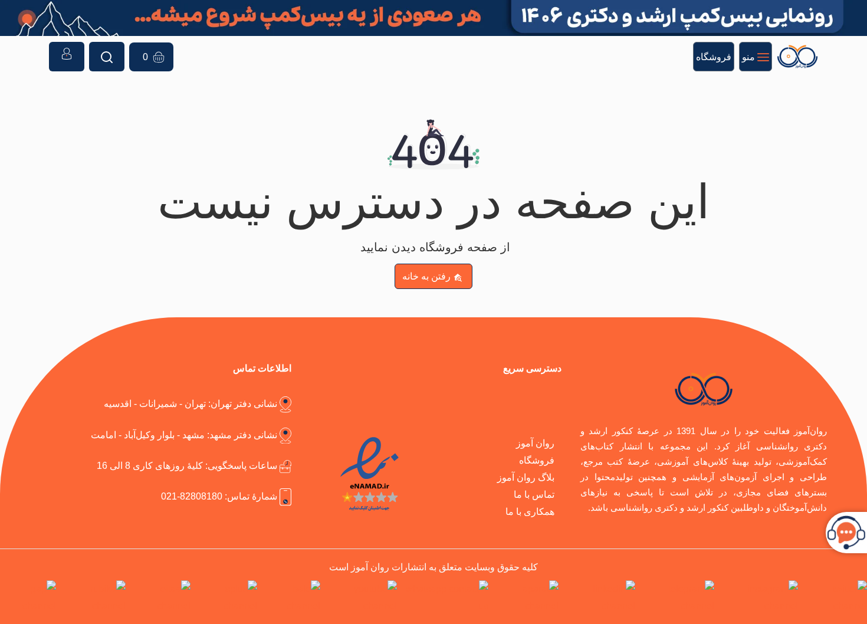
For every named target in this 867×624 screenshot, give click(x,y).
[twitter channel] (835, 597)
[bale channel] (291, 597)
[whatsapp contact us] (445, 597)
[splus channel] (226, 597)
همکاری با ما (529, 511)
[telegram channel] (677, 597)
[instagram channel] (758, 597)
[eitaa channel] (160, 597)
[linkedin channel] (599, 597)
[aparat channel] (526, 597)
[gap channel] (28, 597)
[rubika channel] (93, 597)
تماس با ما (534, 494)
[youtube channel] (361, 597)
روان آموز (535, 443)
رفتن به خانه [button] (426, 276)
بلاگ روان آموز (525, 477)
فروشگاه (536, 460)
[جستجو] (106, 56)
